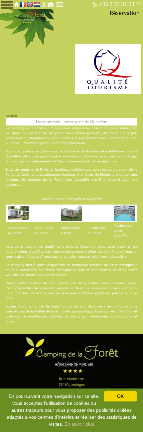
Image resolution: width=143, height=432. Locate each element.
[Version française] (23, 2)
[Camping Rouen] (92, 2)
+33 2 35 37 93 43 (120, 4)
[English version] (30, 2)
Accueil (11, 115)
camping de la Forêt (27, 128)
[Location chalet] (80, 2)
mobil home (61, 137)
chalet (114, 132)
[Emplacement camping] (69, 2)
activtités (25, 288)
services (95, 264)
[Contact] (60, 2)
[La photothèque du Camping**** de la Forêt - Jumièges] (51, 2)
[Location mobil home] (75, 2)
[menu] (7, 4)
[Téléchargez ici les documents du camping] (44, 2)
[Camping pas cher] (86, 2)
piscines (21, 251)
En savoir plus (79, 424)
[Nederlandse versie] (37, 2)
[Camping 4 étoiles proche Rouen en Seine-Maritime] (27, 28)
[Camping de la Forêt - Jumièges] (71, 354)
